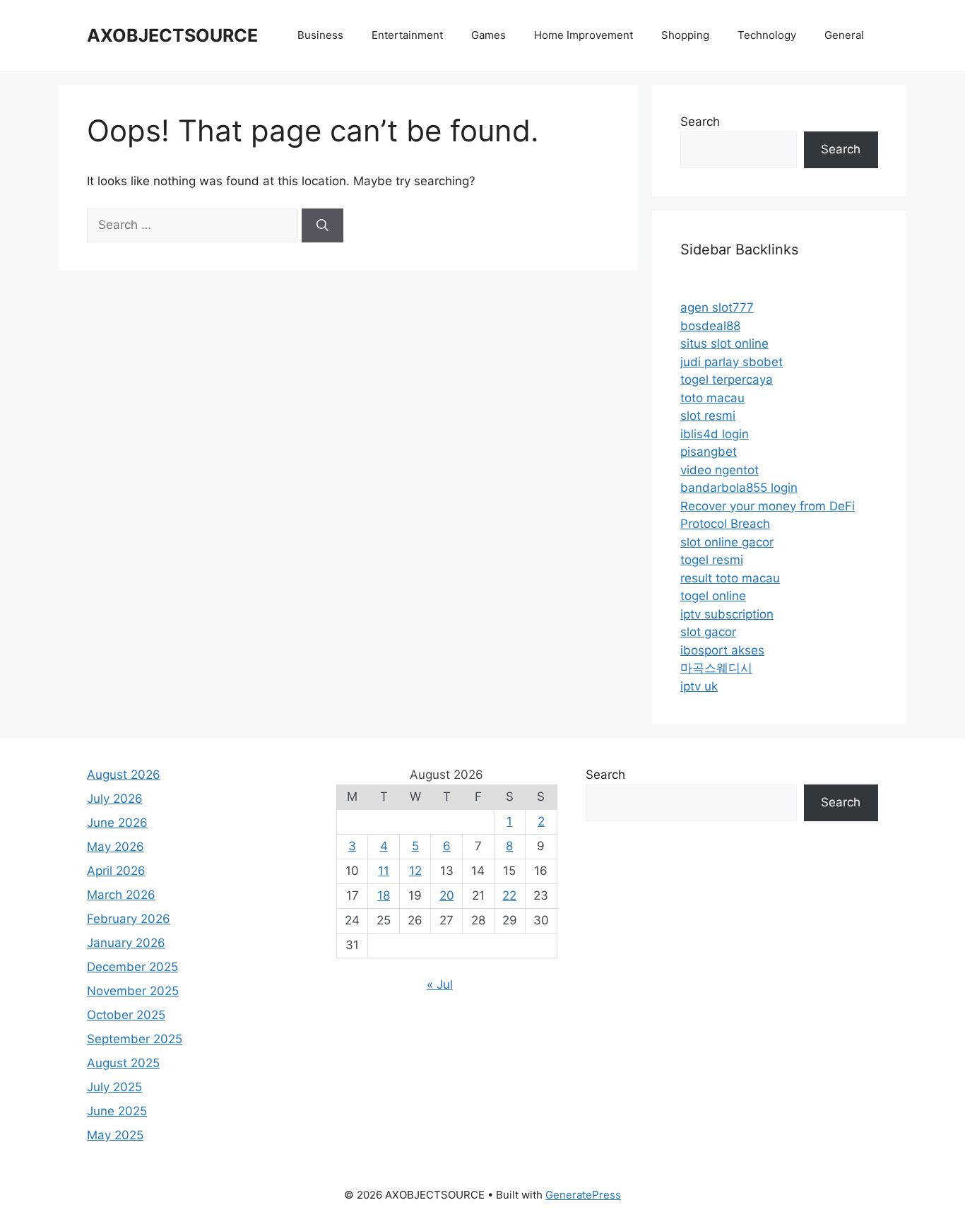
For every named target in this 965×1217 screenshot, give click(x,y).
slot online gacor (727, 542)
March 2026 (121, 895)
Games (488, 35)
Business (320, 35)
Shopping (685, 35)
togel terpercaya (726, 379)
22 (509, 895)
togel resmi (711, 560)
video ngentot (719, 470)
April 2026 (116, 871)
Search (700, 121)
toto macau (712, 398)
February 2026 (128, 919)
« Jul (440, 984)
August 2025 (123, 1063)
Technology (767, 35)
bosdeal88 (710, 326)
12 (415, 871)
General (844, 35)
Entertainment (407, 35)
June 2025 (117, 1111)
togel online (713, 596)
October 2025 (126, 1015)
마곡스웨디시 (716, 668)
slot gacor (708, 632)
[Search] (322, 225)
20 (446, 895)
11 (383, 871)
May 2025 (115, 1135)
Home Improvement (583, 35)
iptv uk (699, 686)
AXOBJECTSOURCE (172, 35)
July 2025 (114, 1087)
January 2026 (126, 943)
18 (383, 895)
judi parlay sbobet (731, 362)
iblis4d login (714, 434)
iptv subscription (727, 614)
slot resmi (707, 415)
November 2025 (133, 991)
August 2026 (123, 775)
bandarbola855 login (739, 488)
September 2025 (134, 1039)
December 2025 (132, 967)
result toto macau (730, 578)
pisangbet (708, 452)
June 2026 (117, 823)
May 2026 (115, 847)
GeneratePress (583, 1194)
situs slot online (724, 343)
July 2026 (115, 799)
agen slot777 (717, 307)
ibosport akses (722, 650)
